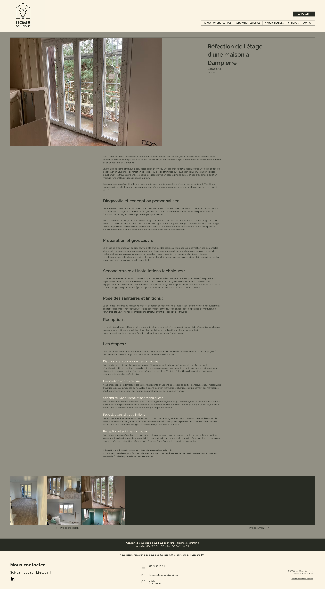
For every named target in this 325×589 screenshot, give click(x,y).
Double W (308, 573)
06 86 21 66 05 (180, 546)
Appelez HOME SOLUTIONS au (154, 546)
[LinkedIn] (12, 578)
